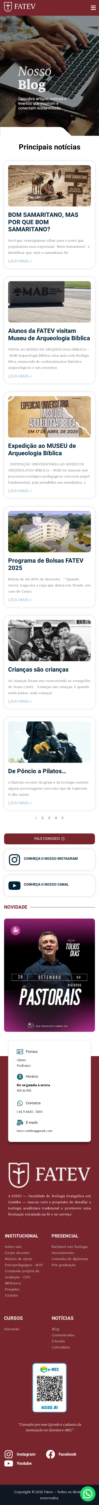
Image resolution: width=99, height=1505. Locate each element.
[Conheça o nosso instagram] (14, 859)
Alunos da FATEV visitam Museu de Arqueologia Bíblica (49, 335)
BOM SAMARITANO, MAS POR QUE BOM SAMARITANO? (43, 222)
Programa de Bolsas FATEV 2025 (46, 564)
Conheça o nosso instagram (51, 858)
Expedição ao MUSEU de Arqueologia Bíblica (42, 450)
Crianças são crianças (38, 669)
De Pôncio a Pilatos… (37, 771)
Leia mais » (20, 261)
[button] (93, 8)
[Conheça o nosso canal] (14, 885)
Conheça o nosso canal (46, 884)
